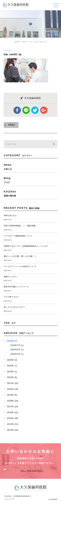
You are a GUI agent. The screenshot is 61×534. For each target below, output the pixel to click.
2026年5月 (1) (17, 349)
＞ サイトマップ (9, 499)
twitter (35, 110)
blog (7, 180)
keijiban (10, 193)
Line (26, 110)
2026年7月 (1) (17, 345)
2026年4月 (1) (17, 354)
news (8, 166)
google (44, 110)
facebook (17, 110)
